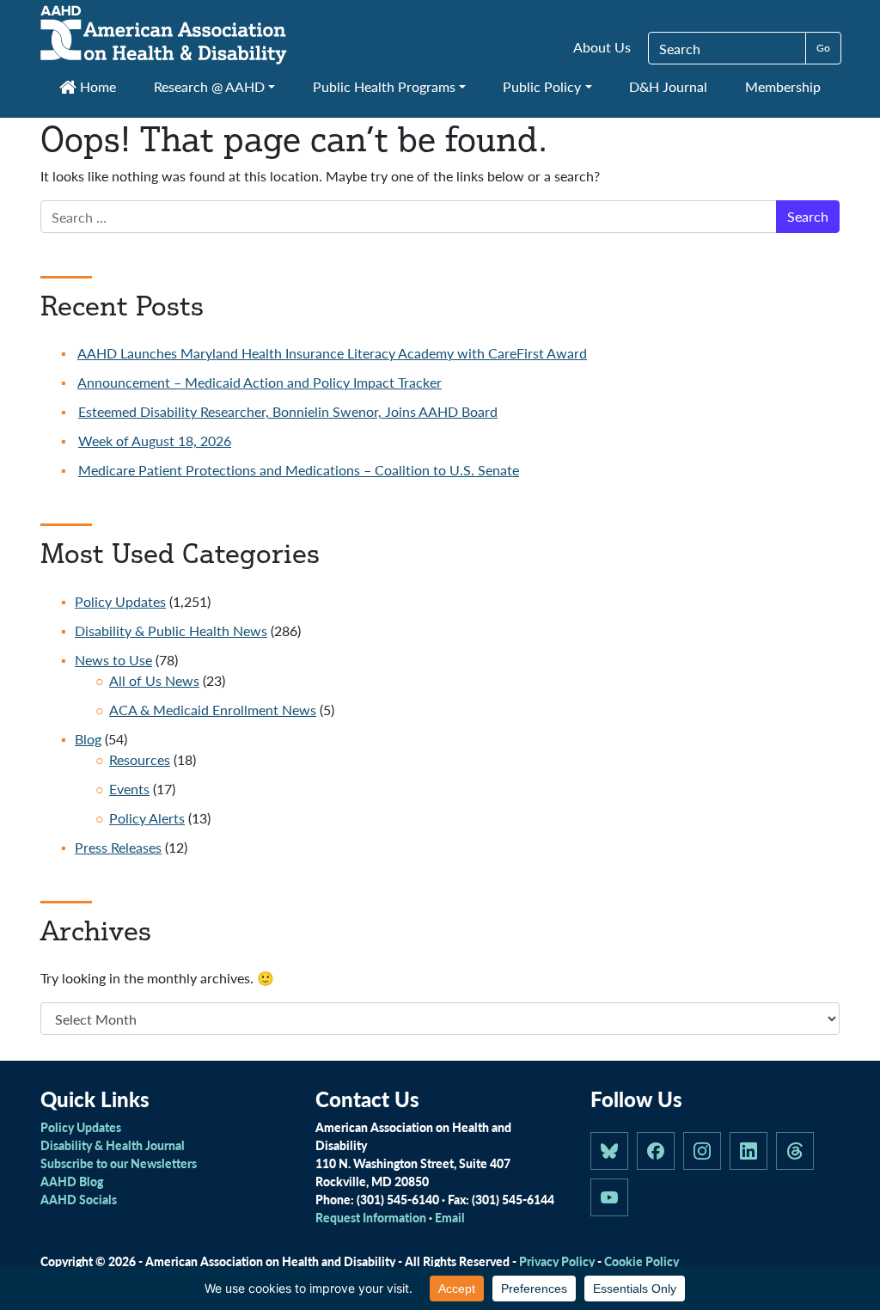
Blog (88, 739)
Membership (783, 86)
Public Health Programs (384, 86)
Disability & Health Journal (112, 1145)
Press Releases (118, 847)
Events (129, 789)
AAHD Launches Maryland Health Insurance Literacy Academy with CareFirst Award (332, 353)
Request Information (370, 1217)
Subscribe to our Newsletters (118, 1163)
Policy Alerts (147, 818)
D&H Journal (668, 86)
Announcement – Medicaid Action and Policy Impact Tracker (259, 382)
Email (450, 1217)
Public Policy (542, 86)
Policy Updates (120, 601)
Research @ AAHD (209, 86)
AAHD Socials (78, 1199)
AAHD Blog (71, 1181)
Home (96, 86)
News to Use (113, 660)
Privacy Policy (557, 1261)
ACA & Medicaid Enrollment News (212, 709)
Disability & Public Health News (171, 630)
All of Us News (154, 680)
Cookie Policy (641, 1261)
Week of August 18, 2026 (154, 440)
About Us (602, 47)
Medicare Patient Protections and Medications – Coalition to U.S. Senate (298, 470)
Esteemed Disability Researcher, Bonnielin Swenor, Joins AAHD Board (288, 411)
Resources (139, 759)
